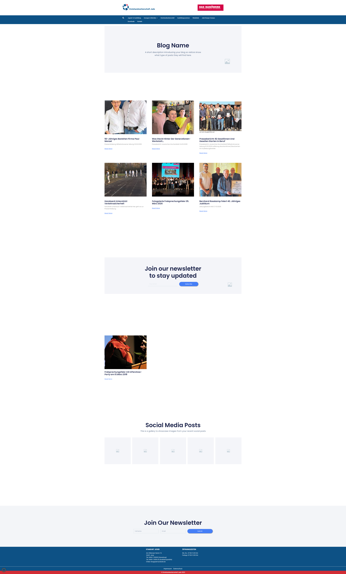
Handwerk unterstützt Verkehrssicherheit (116, 202)
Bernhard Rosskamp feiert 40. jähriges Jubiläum (219, 202)
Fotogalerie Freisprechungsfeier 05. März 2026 (170, 202)
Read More (108, 148)
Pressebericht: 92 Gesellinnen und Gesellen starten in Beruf (216, 140)
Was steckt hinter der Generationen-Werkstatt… (171, 140)
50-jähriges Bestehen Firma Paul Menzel (122, 140)
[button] (123, 17)
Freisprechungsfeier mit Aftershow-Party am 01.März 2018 (123, 373)
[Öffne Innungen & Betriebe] (157, 18)
